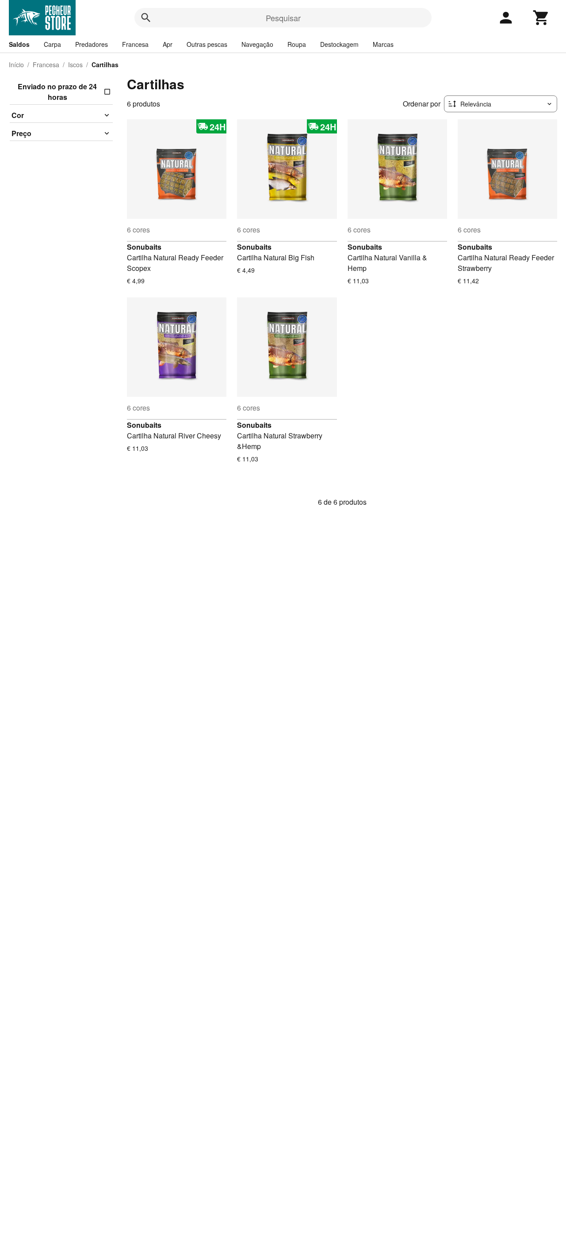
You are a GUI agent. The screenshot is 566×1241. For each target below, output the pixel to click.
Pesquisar (283, 17)
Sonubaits (144, 247)
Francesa (135, 44)
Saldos (19, 44)
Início (16, 64)
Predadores (91, 44)
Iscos (75, 64)
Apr (167, 44)
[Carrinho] (541, 18)
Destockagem (339, 44)
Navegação (257, 44)
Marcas (383, 44)
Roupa (296, 44)
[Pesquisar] (146, 17)
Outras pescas (207, 44)
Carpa (52, 44)
